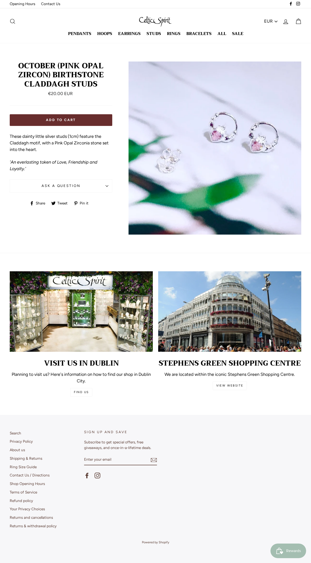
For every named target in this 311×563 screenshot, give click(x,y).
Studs (154, 33)
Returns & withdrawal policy (33, 526)
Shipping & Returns (26, 458)
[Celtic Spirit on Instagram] (97, 475)
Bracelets (199, 33)
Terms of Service (23, 492)
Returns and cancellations (31, 517)
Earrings (129, 33)
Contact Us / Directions (30, 475)
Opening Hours (22, 3)
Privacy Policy (21, 441)
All (221, 33)
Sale (237, 33)
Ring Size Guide (23, 467)
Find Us (81, 392)
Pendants (79, 33)
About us (17, 450)
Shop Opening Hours (27, 483)
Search (15, 433)
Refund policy (21, 500)
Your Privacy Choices (27, 509)
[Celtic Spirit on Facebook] (87, 475)
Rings (174, 33)
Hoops (104, 33)
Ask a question (61, 186)
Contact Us (50, 3)
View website (229, 385)
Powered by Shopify (155, 542)
